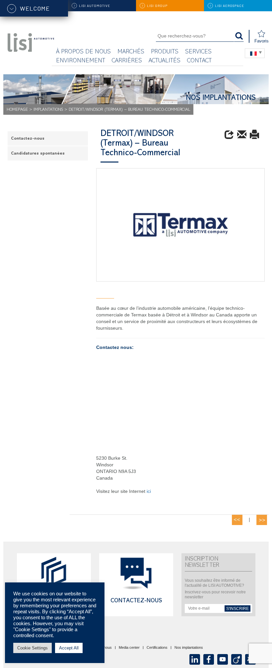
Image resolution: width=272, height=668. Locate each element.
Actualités (164, 61)
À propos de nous (83, 52)
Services (198, 52)
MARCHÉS (130, 52)
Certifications (157, 647)
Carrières (127, 61)
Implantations (48, 110)
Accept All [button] (69, 647)
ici (148, 491)
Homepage (17, 110)
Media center (129, 647)
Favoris (261, 40)
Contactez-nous (27, 139)
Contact (199, 61)
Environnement (80, 61)
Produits (164, 52)
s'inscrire (237, 608)
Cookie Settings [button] (32, 647)
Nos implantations (188, 647)
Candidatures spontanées (38, 154)
